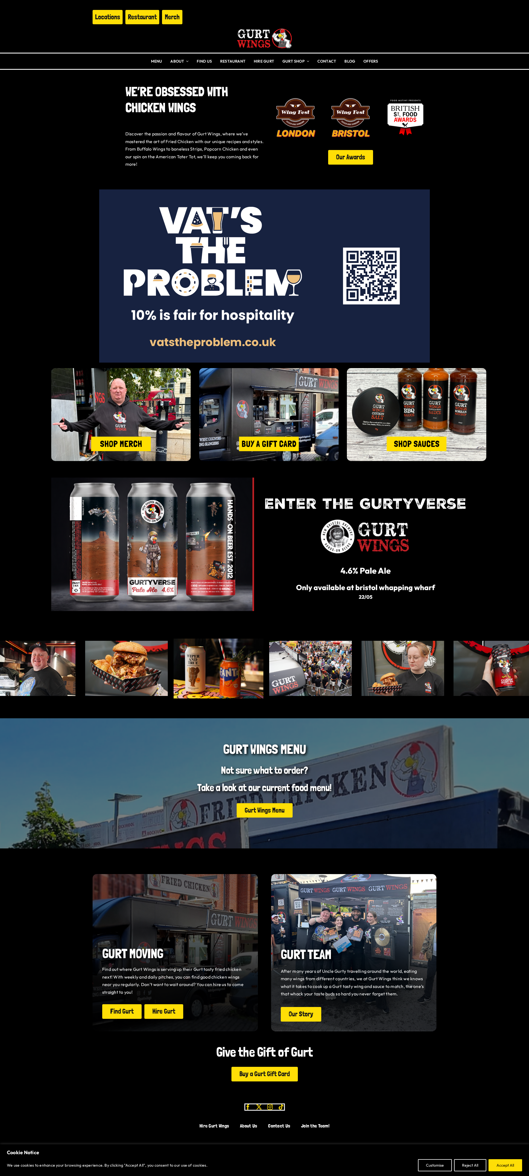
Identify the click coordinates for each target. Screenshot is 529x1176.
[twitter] (259, 1107)
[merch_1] (121, 370)
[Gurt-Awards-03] (405, 95)
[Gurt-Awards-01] (350, 95)
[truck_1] (269, 370)
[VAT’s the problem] (264, 191)
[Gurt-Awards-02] (295, 95)
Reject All (470, 1165)
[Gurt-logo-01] (264, 26)
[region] (264, 1160)
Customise (435, 1165)
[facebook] (248, 1107)
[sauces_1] (416, 370)
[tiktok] (281, 1107)
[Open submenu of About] (186, 61)
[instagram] (270, 1107)
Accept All (505, 1165)
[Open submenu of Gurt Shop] (307, 61)
